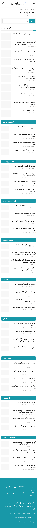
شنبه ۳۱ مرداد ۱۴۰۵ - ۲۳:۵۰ (29, 327)
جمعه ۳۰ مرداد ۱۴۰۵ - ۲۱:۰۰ (29, 130)
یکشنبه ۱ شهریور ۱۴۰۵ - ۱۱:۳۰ (28, 374)
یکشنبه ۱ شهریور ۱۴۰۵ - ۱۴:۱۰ (28, 177)
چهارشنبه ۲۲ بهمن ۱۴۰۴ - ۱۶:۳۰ (28, 215)
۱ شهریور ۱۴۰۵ (31, 35)
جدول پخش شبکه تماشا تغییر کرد (26, 205)
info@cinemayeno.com (23, 522)
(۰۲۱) (23, 513)
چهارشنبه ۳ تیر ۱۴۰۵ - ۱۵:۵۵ (29, 222)
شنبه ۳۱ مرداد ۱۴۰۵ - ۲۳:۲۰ (29, 453)
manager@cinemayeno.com (22, 517)
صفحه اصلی (33, 9)
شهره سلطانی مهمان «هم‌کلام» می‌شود (24, 307)
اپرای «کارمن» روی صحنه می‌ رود (25, 93)
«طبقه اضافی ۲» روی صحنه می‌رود (25, 150)
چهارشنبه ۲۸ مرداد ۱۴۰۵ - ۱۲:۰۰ (28, 138)
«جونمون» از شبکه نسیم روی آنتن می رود (23, 221)
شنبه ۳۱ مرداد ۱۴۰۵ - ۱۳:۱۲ (29, 343)
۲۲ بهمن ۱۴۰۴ (32, 246)
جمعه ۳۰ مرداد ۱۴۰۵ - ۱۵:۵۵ (29, 461)
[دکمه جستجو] (32, 21)
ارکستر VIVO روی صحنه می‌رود (26, 110)
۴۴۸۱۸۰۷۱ (29, 513)
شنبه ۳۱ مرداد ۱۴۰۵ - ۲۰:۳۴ (29, 309)
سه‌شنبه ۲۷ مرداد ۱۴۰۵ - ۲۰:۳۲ (28, 146)
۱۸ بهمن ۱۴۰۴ (32, 256)
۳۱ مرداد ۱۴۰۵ (32, 80)
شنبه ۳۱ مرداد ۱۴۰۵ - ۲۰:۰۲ (29, 382)
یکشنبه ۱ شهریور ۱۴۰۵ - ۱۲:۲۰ (28, 193)
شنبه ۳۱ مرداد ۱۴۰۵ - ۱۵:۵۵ (29, 390)
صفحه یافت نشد (24, 9)
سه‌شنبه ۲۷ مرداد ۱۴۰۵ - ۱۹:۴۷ (28, 152)
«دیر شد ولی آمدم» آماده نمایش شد (24, 33)
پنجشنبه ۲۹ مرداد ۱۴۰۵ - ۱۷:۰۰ (28, 469)
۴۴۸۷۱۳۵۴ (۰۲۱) (15, 513)
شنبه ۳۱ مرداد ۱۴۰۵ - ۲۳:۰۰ (29, 333)
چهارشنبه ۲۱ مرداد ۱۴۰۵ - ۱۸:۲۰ (28, 232)
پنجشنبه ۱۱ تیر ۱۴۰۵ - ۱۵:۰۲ (29, 207)
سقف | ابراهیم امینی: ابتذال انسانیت (25, 213)
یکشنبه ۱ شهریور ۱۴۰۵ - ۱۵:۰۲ (28, 168)
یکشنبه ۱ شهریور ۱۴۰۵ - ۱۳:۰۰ (28, 185)
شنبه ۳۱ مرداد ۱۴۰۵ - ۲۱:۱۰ (29, 303)
